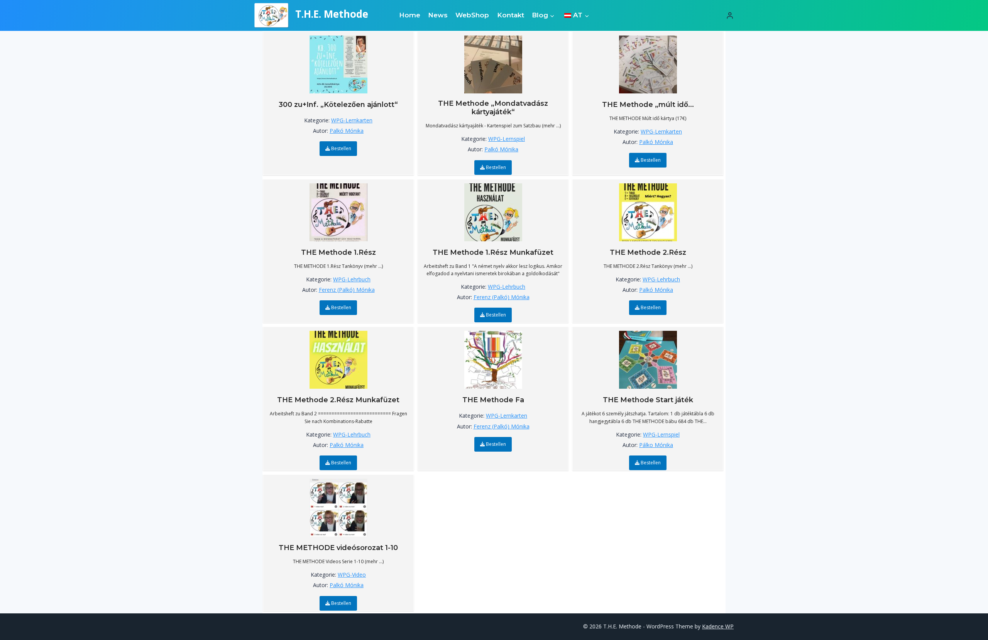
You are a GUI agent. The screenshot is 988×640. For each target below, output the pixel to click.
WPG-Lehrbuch (351, 279)
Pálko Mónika (656, 445)
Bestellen (340, 148)
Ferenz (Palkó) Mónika (347, 289)
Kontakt (510, 15)
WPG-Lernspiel (506, 138)
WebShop (472, 15)
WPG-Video (352, 574)
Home (409, 15)
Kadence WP (718, 626)
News (438, 15)
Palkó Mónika (347, 130)
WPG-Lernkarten (351, 120)
